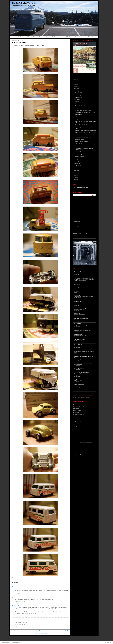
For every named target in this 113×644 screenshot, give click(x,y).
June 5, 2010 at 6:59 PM (20, 615)
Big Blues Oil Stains (77, 410)
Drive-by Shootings (54, 36)
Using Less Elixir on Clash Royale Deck (82, 325)
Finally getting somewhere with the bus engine (83, 330)
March (76, 163)
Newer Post (13, 630)
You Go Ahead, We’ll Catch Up (80, 285)
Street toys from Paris (79, 139)
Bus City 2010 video (79, 156)
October (77, 95)
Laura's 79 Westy (78, 344)
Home (40, 630)
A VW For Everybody (79, 368)
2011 (75, 88)
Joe (13, 586)
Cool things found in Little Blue (79, 426)
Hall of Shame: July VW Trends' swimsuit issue (85, 112)
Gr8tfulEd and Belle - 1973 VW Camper (83, 363)
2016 (75, 79)
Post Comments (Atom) (43, 633)
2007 (75, 175)
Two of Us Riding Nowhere (79, 319)
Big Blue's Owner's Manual (78, 414)
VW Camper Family (77, 36)
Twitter (79, 233)
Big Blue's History (76, 412)
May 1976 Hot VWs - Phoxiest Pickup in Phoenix (85, 130)
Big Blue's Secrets (76, 408)
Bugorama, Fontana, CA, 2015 (80, 335)
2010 (75, 91)
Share (13, 577)
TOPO (111, 642)
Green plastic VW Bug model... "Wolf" (83, 146)
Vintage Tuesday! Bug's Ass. (81, 107)
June (76, 103)
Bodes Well (77, 289)
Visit (78, 454)
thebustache (77, 284)
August (76, 99)
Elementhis (77, 313)
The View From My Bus (79, 339)
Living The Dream (78, 277)
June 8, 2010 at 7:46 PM (20, 624)
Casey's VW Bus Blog (79, 384)
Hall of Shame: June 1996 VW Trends (83, 137)
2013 (75, 84)
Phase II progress (78, 364)
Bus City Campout (20, 36)
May (76, 159)
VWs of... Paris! (78, 143)
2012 (75, 86)
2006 (75, 177)
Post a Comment (18, 626)
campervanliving (78, 301)
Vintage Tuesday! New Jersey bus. (82, 119)
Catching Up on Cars (78, 273)
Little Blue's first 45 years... (78, 421)
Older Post (67, 630)
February (77, 165)
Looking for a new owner (79, 309)
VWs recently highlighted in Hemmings (83, 110)
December (77, 92)
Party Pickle (77, 379)
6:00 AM (26, 579)
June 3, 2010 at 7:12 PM (20, 601)
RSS (86, 233)
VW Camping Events (31, 36)
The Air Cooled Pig (78, 349)
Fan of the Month (43, 36)
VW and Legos (78, 116)
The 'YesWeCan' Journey (80, 308)
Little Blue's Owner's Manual (79, 423)
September (77, 97)
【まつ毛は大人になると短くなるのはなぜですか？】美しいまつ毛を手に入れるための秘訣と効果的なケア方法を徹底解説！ (84, 279)
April (76, 161)
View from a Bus (78, 271)
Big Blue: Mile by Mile (77, 404)
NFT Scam (76, 291)
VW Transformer (78, 114)
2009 (75, 170)
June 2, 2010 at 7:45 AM (20, 593)
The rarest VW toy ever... (80, 151)
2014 (75, 82)
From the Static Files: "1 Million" (81, 124)
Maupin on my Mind (78, 380)
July (76, 101)
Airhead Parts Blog (78, 334)
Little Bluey (77, 295)
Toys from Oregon (19, 42)
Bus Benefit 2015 (78, 340)
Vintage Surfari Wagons (79, 389)
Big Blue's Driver (15, 605)
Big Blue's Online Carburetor (24, 2)
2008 (75, 172)
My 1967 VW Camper (79, 323)
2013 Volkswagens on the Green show (82, 359)
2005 (75, 179)
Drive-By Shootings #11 (80, 105)
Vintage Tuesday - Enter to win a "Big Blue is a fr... (85, 132)
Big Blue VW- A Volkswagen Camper (79, 397)
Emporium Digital (14, 642)
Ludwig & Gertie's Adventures (81, 318)
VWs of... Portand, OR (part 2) (81, 141)
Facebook (75, 233)
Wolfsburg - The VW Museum (80, 314)
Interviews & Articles (66, 36)
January (77, 167)
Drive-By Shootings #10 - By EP (82, 134)
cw (12, 597)
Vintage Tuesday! (89, 36)
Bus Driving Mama (78, 387)
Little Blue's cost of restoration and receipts (82, 428)
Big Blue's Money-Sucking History (80, 406)
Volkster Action (77, 329)
